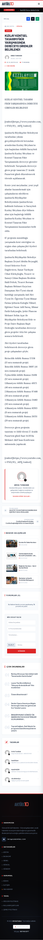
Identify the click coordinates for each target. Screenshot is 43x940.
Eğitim (6, 852)
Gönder (21, 651)
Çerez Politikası (10, 910)
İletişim (6, 885)
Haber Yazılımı (22, 927)
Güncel (19, 26)
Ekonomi (7, 856)
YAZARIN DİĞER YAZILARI (21, 496)
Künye (5, 881)
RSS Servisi (8, 889)
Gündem (6, 869)
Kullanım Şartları (11, 905)
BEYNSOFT (24, 931)
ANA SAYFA (10, 26)
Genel (5, 860)
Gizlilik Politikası (10, 901)
